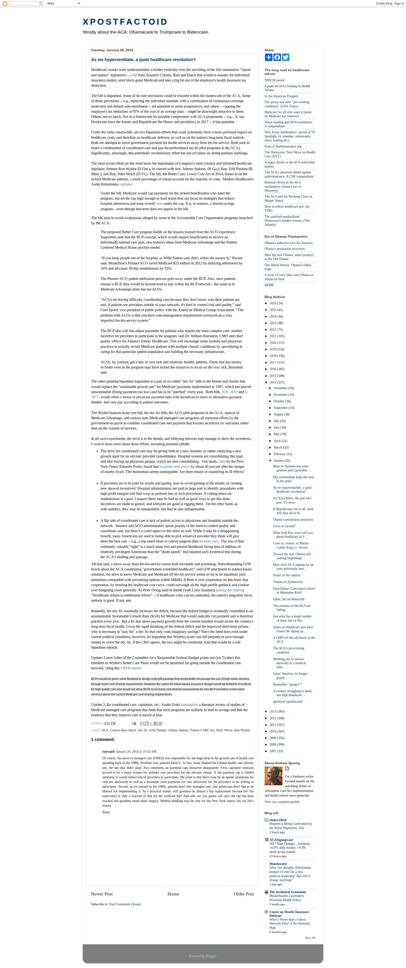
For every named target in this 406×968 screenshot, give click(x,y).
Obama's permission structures (285, 249)
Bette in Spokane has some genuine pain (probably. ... (292, 468)
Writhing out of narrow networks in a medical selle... (289, 663)
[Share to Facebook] (155, 723)
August (279, 414)
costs (159, 203)
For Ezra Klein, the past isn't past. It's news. (292, 500)
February (280, 454)
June (277, 427)
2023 (273, 323)
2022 (273, 329)
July (277, 421)
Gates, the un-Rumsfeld (288, 599)
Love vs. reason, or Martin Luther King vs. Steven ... (292, 545)
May (277, 434)
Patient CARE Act (202, 730)
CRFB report (130, 668)
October (279, 401)
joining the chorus (229, 590)
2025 (273, 310)
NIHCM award (274, 80)
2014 (273, 382)
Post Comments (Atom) (125, 904)
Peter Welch (224, 730)
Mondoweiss (278, 864)
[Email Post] (133, 723)
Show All (310, 937)
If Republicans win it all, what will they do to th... (293, 511)
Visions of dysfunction (288, 582)
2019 (273, 349)
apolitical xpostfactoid (287, 701)
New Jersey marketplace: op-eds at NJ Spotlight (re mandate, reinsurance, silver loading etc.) (290, 136)
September (281, 408)
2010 (273, 731)
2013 (273, 711)
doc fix (143, 730)
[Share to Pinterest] (160, 723)
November (281, 394)
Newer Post (102, 893)
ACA (105, 730)
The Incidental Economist (287, 892)
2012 (273, 718)
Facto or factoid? (284, 526)
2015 (273, 376)
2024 (273, 316)
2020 (273, 343)
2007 (273, 751)
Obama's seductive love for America (288, 243)
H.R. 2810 (230, 392)
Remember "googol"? (287, 684)
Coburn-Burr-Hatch (123, 730)
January (279, 460)
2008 (273, 744)
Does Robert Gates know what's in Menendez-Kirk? (294, 590)
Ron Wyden (242, 730)
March (278, 447)
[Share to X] (151, 723)
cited (222, 461)
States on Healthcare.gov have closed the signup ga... (293, 629)
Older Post (244, 893)
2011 (273, 725)
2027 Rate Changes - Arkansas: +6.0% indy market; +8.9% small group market (290, 848)
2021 (273, 336)
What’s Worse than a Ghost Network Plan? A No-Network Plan (289, 924)
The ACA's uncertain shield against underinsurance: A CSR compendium (289, 174)
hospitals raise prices (175, 467)
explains (125, 184)
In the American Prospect (281, 96)
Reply (106, 812)
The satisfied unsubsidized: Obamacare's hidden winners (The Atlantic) (287, 221)
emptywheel (277, 820)
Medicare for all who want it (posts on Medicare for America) (288, 114)
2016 (273, 369)
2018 (273, 356)
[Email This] (142, 723)
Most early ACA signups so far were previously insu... (293, 566)
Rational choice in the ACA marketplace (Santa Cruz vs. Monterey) (283, 186)
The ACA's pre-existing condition (288, 650)
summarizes (189, 705)
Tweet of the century (287, 575)
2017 (273, 362)
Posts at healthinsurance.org (283, 146)
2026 (273, 303)
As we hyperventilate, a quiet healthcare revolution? (292, 489)
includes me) (208, 541)
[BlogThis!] (146, 723)
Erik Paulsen (157, 730)
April (278, 441)
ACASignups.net (281, 840)
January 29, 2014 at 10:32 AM (136, 751)
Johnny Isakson (178, 730)
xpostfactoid (125, 22)
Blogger (211, 956)
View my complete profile (282, 802)
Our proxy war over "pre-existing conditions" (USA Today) (287, 104)
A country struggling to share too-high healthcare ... (292, 693)
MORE (269, 285)
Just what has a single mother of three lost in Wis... (292, 618)
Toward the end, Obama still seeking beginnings (292, 556)
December (281, 388)
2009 (273, 738)
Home (173, 893)
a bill (133, 75)
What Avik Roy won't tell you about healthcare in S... (293, 534)
